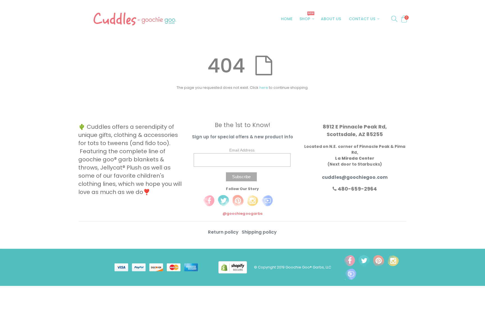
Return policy (224, 232)
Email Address (242, 150)
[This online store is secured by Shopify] (236, 267)
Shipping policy (259, 232)
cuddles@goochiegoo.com (354, 177)
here (263, 87)
